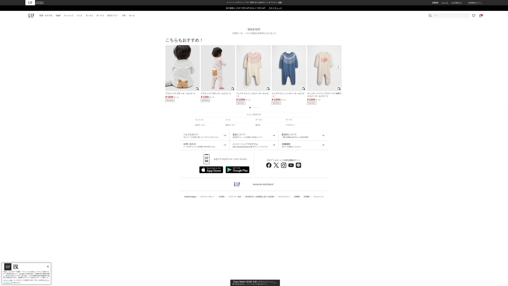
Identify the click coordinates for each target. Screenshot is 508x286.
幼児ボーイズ (230, 125)
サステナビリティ (284, 197)
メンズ (227, 120)
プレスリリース (318, 197)
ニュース (445, 3)
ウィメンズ (199, 120)
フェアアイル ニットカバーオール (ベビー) (252, 94)
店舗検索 (435, 3)
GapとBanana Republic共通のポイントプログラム (250, 147)
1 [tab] (250, 107)
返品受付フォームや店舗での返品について (248, 137)
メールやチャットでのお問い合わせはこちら (199, 147)
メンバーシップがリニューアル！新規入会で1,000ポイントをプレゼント (254, 2)
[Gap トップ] (29, 16)
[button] (474, 2)
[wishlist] (473, 15)
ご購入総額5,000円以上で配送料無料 (295, 137)
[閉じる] (48, 266)
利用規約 (221, 197)
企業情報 (297, 197)
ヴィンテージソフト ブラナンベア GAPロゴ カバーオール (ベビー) (324, 94)
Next (338, 67)
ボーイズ (289, 120)
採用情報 (306, 197)
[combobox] (448, 15)
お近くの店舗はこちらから (291, 147)
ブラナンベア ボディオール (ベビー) (180, 93)
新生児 (258, 125)
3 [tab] (253, 107)
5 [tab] (256, 107)
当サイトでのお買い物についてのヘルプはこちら (200, 137)
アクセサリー (290, 125)
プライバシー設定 (234, 197)
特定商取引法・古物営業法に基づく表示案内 (259, 197)
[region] (26, 274)
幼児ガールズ (200, 125)
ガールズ (259, 120)
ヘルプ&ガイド (456, 3)
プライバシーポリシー (207, 197)
